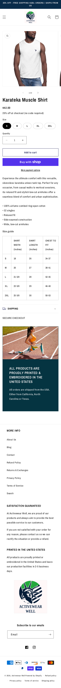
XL (38, 125)
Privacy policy (16, 680)
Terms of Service (15, 485)
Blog (9, 447)
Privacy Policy (14, 478)
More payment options (30, 170)
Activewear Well (18, 675)
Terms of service (31, 680)
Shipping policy (48, 680)
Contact (11, 454)
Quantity (6, 133)
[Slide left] (23, 92)
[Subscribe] (50, 634)
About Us (11, 439)
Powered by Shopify (33, 675)
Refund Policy (14, 462)
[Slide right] (38, 92)
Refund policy (50, 675)
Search (10, 493)
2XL (50, 125)
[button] (4, 17)
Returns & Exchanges (17, 470)
